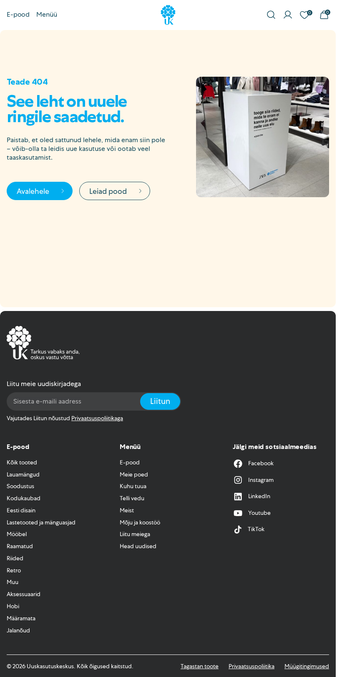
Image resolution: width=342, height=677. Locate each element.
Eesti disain (21, 510)
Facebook (261, 463)
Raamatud (20, 546)
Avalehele (33, 191)
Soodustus (20, 486)
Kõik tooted (22, 462)
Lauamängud (23, 474)
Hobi (13, 606)
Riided (15, 558)
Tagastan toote (200, 666)
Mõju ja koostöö (140, 522)
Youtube (259, 513)
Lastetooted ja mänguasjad (41, 522)
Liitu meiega (135, 534)
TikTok (256, 529)
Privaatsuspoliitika (251, 666)
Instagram (261, 480)
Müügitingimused (306, 666)
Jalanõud (18, 630)
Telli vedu (132, 498)
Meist (127, 510)
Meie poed (134, 474)
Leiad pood (108, 191)
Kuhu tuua (133, 486)
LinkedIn (259, 496)
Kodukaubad (23, 498)
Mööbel (17, 534)
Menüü (46, 14)
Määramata (21, 618)
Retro (14, 570)
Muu (12, 582)
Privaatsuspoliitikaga (97, 418)
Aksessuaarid (23, 594)
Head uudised (138, 546)
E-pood (18, 14)
